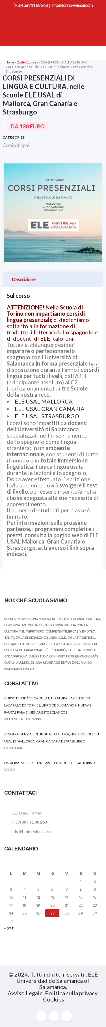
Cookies (53, 999)
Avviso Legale (25, 993)
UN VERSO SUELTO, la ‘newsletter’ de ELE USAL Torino (49, 763)
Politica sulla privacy (72, 993)
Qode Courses (27, 62)
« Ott (9, 928)
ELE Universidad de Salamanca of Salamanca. (57, 980)
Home (10, 62)
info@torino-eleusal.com (72, 5)
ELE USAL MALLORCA (44, 401)
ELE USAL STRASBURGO (47, 416)
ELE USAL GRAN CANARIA (50, 408)
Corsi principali (16, 145)
